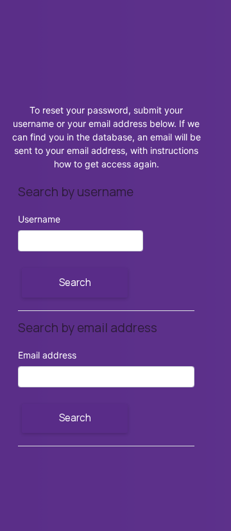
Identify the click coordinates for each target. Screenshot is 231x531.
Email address (47, 355)
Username (39, 219)
